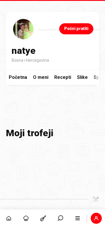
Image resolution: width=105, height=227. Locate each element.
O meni (40, 77)
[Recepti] (43, 218)
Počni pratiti (76, 28)
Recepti (62, 77)
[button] (60, 218)
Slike (82, 77)
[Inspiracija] (25, 218)
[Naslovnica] (8, 218)
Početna (18, 77)
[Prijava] (96, 218)
